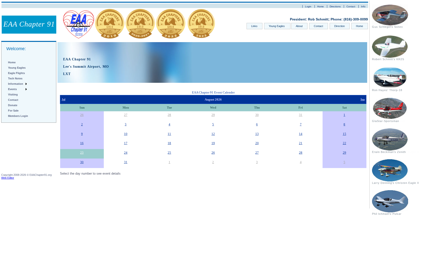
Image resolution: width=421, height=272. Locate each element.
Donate (12, 105)
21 (300, 143)
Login (308, 6)
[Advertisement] (25, 149)
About (299, 26)
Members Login (18, 115)
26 (82, 115)
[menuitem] (17, 62)
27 (125, 115)
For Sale (13, 110)
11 (169, 134)
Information (15, 83)
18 (169, 143)
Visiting (13, 94)
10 (125, 134)
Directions (335, 6)
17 (125, 143)
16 (82, 143)
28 (169, 115)
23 (82, 152)
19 (213, 143)
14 (300, 134)
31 (300, 115)
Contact (350, 6)
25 (169, 152)
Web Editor (7, 177)
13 (257, 134)
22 (344, 143)
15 (344, 134)
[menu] (17, 89)
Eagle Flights (16, 73)
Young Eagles (277, 26)
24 (125, 152)
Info (363, 6)
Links (254, 26)
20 (257, 143)
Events (12, 89)
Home (320, 6)
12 (213, 134)
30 (257, 115)
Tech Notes (15, 78)
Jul (63, 99)
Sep (363, 99)
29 (213, 115)
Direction (339, 26)
